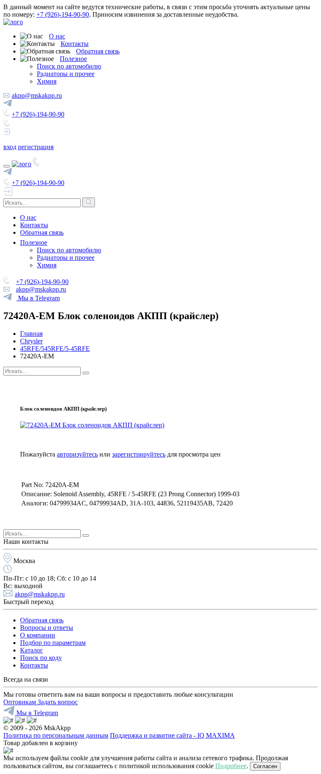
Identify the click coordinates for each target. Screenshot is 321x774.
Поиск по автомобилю (69, 66)
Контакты (75, 43)
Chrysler (31, 341)
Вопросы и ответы (46, 627)
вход (9, 146)
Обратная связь (98, 51)
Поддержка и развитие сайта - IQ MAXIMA (172, 735)
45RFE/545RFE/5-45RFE (55, 348)
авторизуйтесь (77, 454)
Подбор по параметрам (53, 642)
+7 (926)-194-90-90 (62, 14)
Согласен (265, 766)
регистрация (36, 146)
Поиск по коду (41, 657)
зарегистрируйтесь (139, 454)
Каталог (31, 650)
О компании (37, 635)
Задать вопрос (58, 701)
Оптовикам (20, 701)
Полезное (73, 58)
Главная (31, 333)
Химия (46, 81)
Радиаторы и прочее (65, 73)
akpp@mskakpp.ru (37, 95)
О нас (57, 36)
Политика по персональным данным (55, 735)
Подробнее (231, 765)
